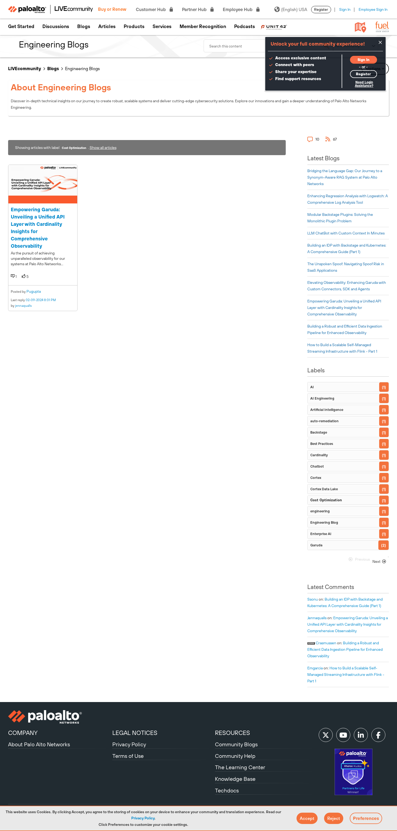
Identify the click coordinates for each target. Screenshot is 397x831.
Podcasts (244, 26)
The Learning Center (240, 767)
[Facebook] (378, 735)
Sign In (345, 9)
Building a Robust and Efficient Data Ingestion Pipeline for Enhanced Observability (345, 649)
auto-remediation (324, 421)
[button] (307, 818)
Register (321, 9)
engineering (320, 511)
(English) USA (294, 9)
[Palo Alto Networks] (59, 717)
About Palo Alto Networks (39, 744)
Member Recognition (203, 26)
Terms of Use (128, 756)
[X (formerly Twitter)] (326, 735)
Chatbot (317, 466)
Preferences (366, 818)
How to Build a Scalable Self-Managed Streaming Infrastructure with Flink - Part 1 (345, 674)
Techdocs (227, 790)
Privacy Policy (142, 818)
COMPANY (23, 732)
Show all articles (103, 147)
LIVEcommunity (24, 68)
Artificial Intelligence (326, 410)
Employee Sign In (373, 9)
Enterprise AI (320, 534)
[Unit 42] (273, 26)
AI (312, 387)
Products (134, 26)
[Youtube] (343, 735)
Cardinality (319, 455)
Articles (107, 26)
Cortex (315, 478)
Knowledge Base (235, 779)
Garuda (316, 545)
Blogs (83, 26)
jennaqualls (23, 306)
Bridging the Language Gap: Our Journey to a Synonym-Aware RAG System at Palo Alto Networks (344, 177)
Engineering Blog (324, 522)
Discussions (55, 26)
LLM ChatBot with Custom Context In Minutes (346, 233)
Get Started (21, 26)
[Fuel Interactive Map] (360, 27)
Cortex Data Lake (324, 489)
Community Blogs (236, 744)
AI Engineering (322, 398)
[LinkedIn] (361, 735)
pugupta (33, 291)
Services (162, 26)
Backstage (318, 432)
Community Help (235, 756)
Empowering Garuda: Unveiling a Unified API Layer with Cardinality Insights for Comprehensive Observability (344, 307)
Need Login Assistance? (364, 84)
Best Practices (321, 444)
